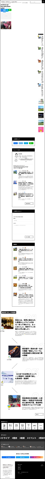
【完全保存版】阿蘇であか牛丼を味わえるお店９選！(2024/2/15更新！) (42, 65)
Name (14, 218)
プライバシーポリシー (20, 473)
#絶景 (7, 437)
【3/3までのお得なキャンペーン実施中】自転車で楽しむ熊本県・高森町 (25, 376)
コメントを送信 (28, 236)
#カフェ (37, 437)
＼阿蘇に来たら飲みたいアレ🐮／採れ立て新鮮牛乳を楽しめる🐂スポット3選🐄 (25, 250)
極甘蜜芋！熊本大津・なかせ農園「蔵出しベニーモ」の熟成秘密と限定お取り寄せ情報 (32, 352)
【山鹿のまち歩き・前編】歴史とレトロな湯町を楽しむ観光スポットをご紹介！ (25, 270)
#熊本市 (27, 437)
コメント (14, 223)
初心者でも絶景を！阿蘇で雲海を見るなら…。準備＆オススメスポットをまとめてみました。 (42, 90)
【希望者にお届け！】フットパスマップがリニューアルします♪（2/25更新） (25, 278)
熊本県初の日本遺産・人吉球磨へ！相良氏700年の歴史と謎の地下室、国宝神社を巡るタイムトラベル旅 (32, 401)
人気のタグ (19, 467)
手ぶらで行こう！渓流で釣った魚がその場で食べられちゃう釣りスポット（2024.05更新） (42, 77)
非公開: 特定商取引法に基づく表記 (24, 472)
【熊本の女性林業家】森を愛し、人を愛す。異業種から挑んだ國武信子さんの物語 (25, 173)
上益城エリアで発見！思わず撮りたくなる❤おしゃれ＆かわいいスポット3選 (25, 260)
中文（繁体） (26, 2)
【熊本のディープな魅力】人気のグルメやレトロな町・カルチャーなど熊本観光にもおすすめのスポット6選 (25, 296)
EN (23, 2)
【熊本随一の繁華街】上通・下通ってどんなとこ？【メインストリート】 (42, 41)
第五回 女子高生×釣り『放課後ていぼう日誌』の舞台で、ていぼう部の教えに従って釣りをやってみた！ (25, 184)
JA (22, 2)
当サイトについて (20, 464)
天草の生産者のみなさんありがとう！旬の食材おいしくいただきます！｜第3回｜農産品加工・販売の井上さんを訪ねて (25, 195)
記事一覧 (37, 414)
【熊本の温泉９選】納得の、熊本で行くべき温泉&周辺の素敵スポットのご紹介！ (42, 53)
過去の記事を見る (28, 203)
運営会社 (19, 472)
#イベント (17, 437)
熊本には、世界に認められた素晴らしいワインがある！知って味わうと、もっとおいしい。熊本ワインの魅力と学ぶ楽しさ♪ (25, 324)
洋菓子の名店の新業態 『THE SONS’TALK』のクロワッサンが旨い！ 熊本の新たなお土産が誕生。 (25, 286)
